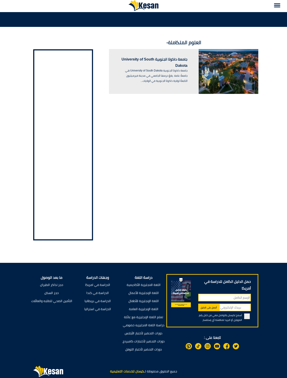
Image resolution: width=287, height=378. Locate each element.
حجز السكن (51, 293)
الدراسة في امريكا (97, 285)
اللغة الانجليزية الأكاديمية (144, 285)
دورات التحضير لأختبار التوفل (143, 349)
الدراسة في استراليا (97, 309)
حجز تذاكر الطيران (51, 285)
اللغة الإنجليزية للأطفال (143, 301)
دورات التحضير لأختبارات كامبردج (144, 341)
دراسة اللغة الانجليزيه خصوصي (143, 325)
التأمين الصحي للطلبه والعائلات (51, 301)
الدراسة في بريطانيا (98, 301)
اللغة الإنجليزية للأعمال (143, 293)
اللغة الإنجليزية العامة (143, 309)
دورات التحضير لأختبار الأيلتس (143, 333)
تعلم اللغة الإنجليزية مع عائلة (143, 317)
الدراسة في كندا (97, 293)
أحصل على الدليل (209, 307)
